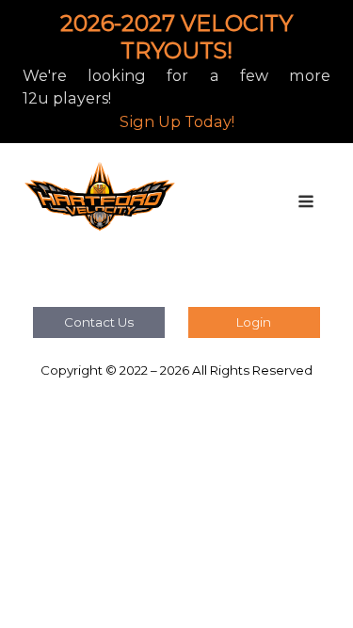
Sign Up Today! (177, 121)
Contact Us (99, 322)
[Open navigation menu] (306, 203)
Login (253, 322)
